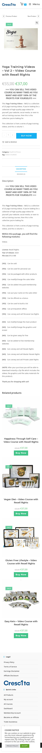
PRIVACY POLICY (12, 746)
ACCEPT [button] (25, 746)
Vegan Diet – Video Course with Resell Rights (21, 501)
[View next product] (38, 16)
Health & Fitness (15, 152)
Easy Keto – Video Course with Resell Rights (21, 623)
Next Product (32, 16)
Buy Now (26, 136)
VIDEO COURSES (11, 155)
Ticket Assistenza (10, 722)
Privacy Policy (9, 662)
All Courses (8, 704)
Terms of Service (10, 667)
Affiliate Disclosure (11, 675)
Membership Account (12, 713)
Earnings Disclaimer (11, 671)
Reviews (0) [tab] (21, 174)
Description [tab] (21, 169)
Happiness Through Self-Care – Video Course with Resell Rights (21, 440)
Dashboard (8, 708)
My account (8, 699)
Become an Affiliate (11, 717)
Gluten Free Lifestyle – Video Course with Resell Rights (21, 562)
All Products (8, 695)
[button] (37, 23)
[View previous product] (3, 16)
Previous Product (11, 16)
